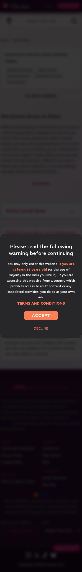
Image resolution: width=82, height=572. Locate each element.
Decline (41, 328)
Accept (41, 315)
